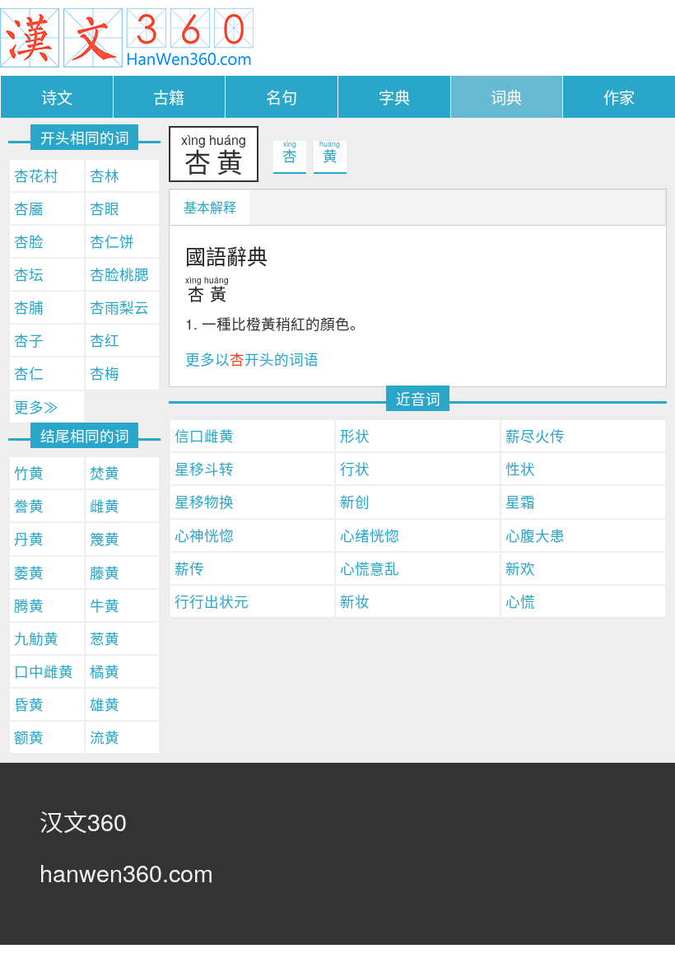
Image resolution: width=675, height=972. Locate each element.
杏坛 (29, 274)
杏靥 (29, 208)
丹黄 (29, 538)
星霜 (520, 501)
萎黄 (29, 572)
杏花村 (36, 175)
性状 (520, 468)
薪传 (189, 568)
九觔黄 (36, 638)
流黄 (104, 737)
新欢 (520, 568)
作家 (619, 97)
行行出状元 (212, 601)
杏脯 (29, 307)
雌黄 (104, 505)
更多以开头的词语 (252, 358)
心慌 (520, 601)
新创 (355, 501)
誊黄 (29, 505)
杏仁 (29, 372)
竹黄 (29, 472)
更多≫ (36, 406)
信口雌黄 (204, 435)
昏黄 (29, 704)
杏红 (104, 339)
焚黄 (104, 472)
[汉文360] (127, 36)
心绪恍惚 (369, 535)
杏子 (29, 339)
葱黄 (104, 638)
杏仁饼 (112, 241)
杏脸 (29, 241)
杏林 (104, 175)
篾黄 (104, 538)
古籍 (168, 97)
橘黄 (104, 671)
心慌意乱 (369, 568)
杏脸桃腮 (119, 274)
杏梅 (104, 372)
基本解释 (210, 207)
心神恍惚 (204, 535)
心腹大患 (535, 535)
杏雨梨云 (119, 307)
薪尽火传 (535, 435)
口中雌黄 (43, 671)
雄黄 (104, 704)
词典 (506, 97)
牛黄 (104, 605)
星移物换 (204, 501)
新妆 (355, 601)
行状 (355, 468)
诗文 (56, 97)
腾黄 (29, 605)
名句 (281, 97)
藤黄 (104, 572)
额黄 (29, 737)
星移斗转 (204, 468)
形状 (355, 435)
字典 (394, 97)
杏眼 (104, 208)
